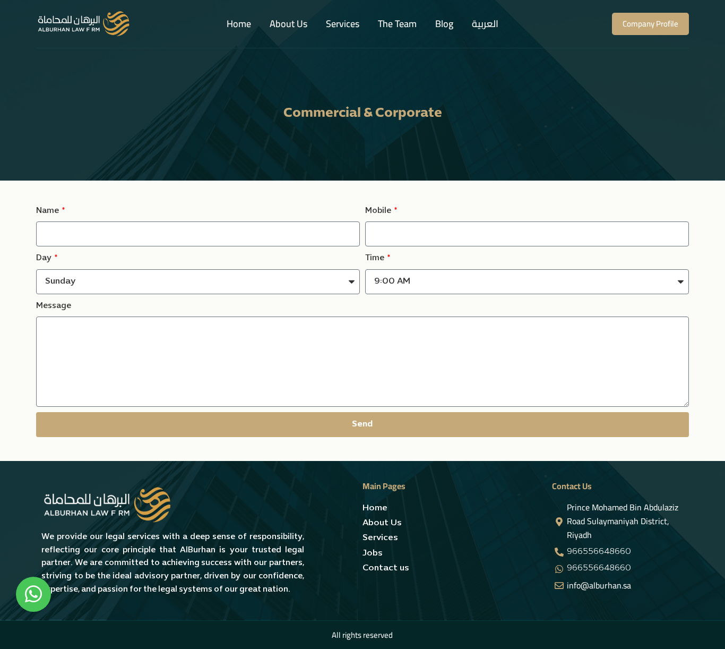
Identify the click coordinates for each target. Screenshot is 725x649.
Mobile (379, 211)
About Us (288, 23)
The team (397, 23)
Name (48, 211)
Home (239, 23)
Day (44, 258)
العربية (485, 23)
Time (375, 258)
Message (53, 306)
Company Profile (650, 23)
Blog (444, 23)
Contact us (385, 568)
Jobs (372, 553)
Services (342, 23)
